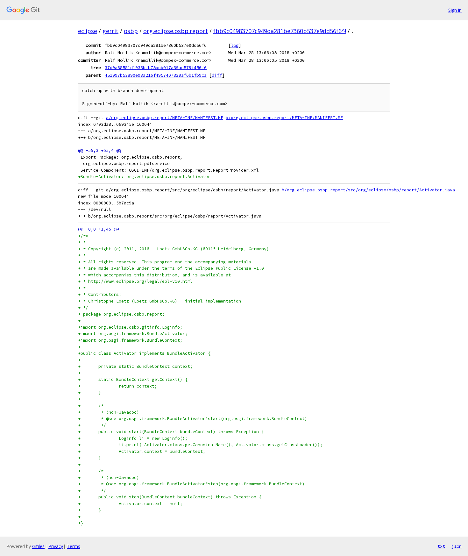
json (456, 546)
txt (441, 546)
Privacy (55, 546)
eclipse (87, 31)
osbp (131, 31)
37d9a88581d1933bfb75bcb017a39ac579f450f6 (156, 67)
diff (217, 75)
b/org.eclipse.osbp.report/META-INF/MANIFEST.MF (284, 117)
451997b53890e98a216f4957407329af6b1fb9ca (156, 75)
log (234, 45)
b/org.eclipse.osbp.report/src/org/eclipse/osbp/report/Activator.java (368, 190)
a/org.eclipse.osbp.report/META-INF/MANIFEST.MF (164, 117)
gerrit (110, 31)
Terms (73, 546)
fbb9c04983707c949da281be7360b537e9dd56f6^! (279, 31)
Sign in (455, 10)
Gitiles (38, 546)
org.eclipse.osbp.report (175, 31)
